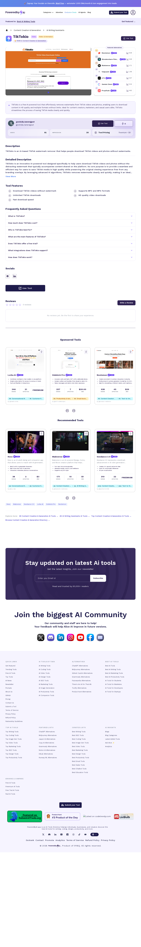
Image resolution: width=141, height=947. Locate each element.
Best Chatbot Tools (79, 769)
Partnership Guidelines (14, 721)
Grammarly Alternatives (81, 677)
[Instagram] (73, 834)
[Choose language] (94, 834)
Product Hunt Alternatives (81, 692)
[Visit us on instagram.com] (70, 637)
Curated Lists (79, 727)
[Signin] (133, 12)
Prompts (9, 688)
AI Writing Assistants (55, 30)
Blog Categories (111, 735)
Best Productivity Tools (80, 758)
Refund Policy (11, 718)
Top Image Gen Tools (14, 739)
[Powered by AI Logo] (15, 12)
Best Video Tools (78, 746)
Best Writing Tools (79, 732)
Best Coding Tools (79, 739)
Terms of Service (12, 710)
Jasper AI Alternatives (47, 739)
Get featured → (128, 21)
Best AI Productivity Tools (114, 677)
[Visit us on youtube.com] (80, 637)
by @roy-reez (12, 489)
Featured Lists (46, 727)
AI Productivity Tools (46, 692)
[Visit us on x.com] (41, 637)
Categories (47, 12)
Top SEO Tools (11, 750)
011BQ (77, 846)
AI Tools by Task (47, 662)
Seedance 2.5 (29, 504)
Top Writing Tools (12, 732)
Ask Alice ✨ (109, 743)
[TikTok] (79, 834)
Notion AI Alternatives (47, 750)
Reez (8, 504)
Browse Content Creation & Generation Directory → (28, 520)
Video (34, 37)
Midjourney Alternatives (81, 669)
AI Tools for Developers (114, 688)
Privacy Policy (11, 714)
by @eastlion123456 (103, 489)
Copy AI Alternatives (46, 743)
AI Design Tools (44, 677)
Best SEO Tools (78, 735)
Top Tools (9, 677)
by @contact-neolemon (104, 401)
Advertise (59, 12)
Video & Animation (46, 37)
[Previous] (67, 411)
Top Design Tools (12, 754)
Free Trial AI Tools (12, 790)
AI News (9, 681)
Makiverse (17, 504)
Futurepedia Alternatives (81, 681)
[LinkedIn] (55, 834)
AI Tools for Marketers (113, 684)
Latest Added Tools (112, 739)
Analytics (108, 746)
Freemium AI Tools (13, 786)
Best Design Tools (79, 754)
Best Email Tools (78, 761)
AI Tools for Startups (113, 692)
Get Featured (10, 666)
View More (11, 176)
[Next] (74, 411)
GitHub (8, 695)
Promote (49, 840)
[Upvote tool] (42, 352)
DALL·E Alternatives (46, 754)
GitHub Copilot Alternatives (82, 673)
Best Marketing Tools (80, 750)
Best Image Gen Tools (80, 743)
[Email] (61, 834)
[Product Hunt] (62, 816)
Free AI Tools (10, 673)
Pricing (8, 699)
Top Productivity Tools (14, 758)
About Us (9, 692)
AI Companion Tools (46, 695)
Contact (40, 840)
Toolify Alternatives (79, 688)
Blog (89, 12)
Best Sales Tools (78, 765)
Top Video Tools (12, 743)
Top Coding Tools (12, 735)
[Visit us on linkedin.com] (61, 637)
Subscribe (98, 578)
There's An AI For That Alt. (82, 684)
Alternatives (78, 662)
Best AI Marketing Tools (114, 673)
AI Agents (82, 12)
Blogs (107, 732)
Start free (60, 3)
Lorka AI (40, 504)
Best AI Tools (110, 666)
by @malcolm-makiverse (59, 489)
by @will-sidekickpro (58, 401)
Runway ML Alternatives (48, 758)
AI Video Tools (44, 673)
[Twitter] (43, 834)
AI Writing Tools (44, 666)
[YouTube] (85, 834)
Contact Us (10, 703)
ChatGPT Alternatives (80, 666)
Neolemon (62, 504)
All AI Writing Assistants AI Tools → (75, 516)
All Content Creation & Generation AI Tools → (38, 516)
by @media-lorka (13, 401)
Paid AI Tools (10, 794)
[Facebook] (67, 834)
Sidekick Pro (50, 504)
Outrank (30, 840)
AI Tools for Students (113, 681)
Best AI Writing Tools (26, 21)
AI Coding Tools (45, 669)
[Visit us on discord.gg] (51, 637)
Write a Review (126, 303)
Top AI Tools (12, 727)
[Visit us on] (100, 637)
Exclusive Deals (70, 12)
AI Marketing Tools (46, 684)
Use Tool (129, 38)
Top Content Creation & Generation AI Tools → (111, 516)
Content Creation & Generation (27, 30)
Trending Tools (11, 669)
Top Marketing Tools (13, 746)
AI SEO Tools (44, 681)
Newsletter (9, 684)
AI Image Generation (46, 688)
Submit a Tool (11, 706)
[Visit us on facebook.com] (90, 637)
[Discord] (49, 834)
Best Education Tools (80, 772)
